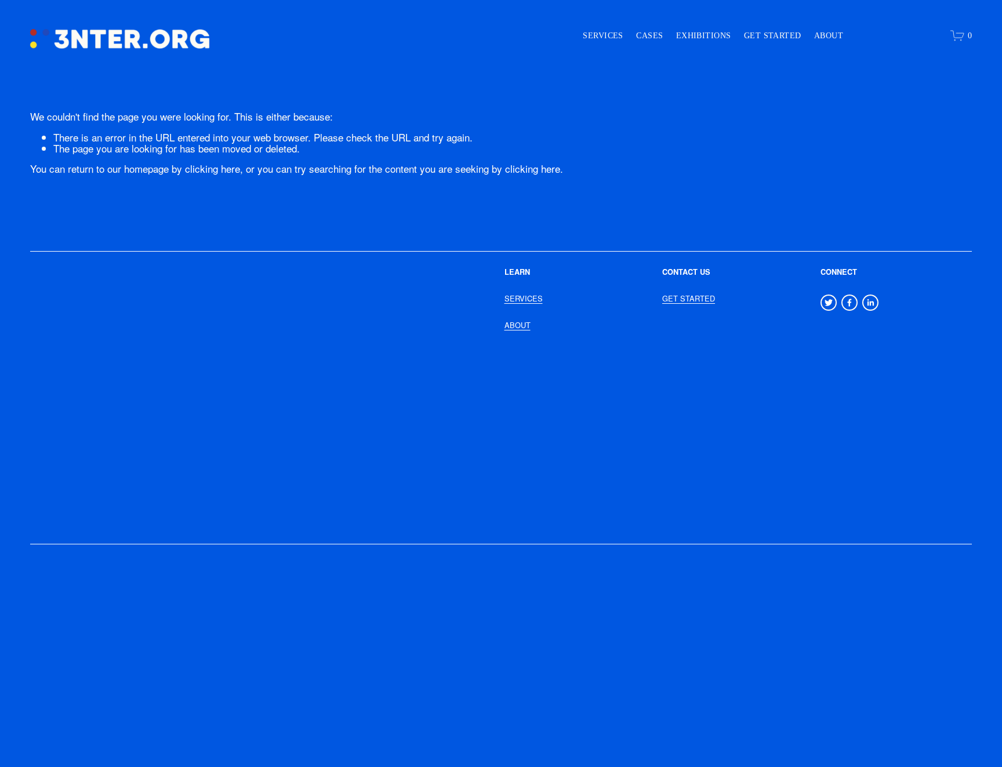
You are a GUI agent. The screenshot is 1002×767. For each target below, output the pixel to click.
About (828, 35)
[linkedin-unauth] (870, 303)
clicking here (212, 168)
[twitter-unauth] (829, 303)
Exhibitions (703, 35)
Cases (649, 35)
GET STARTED (688, 299)
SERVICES (523, 299)
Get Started (772, 35)
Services (603, 35)
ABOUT (517, 325)
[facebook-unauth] (849, 303)
